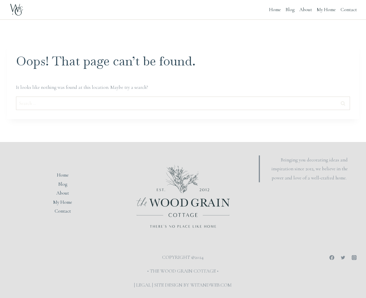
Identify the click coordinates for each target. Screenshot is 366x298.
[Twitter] (343, 258)
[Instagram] (354, 258)
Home (275, 10)
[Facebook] (332, 258)
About (305, 10)
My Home (326, 10)
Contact (349, 10)
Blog (290, 10)
